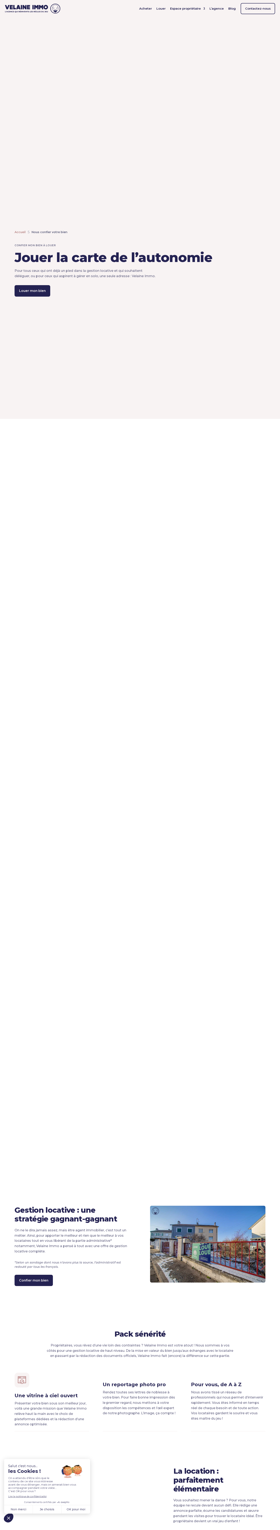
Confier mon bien (33, 1280)
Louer (161, 8)
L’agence (216, 8)
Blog (232, 8)
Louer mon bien (32, 291)
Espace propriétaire (185, 8)
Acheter (145, 8)
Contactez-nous (258, 8)
